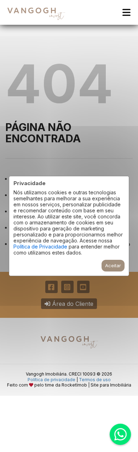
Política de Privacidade (40, 247)
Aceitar (113, 265)
